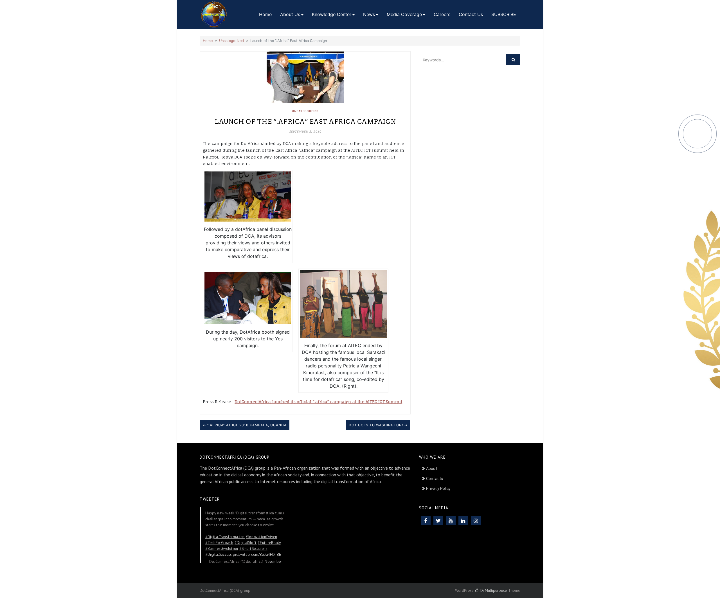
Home (265, 14)
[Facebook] (426, 520)
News (369, 14)
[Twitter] (438, 520)
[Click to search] (513, 59)
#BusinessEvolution (221, 548)
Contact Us (471, 14)
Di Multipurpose (493, 590)
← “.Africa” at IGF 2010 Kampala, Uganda (245, 425)
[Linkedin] (463, 520)
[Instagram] (476, 520)
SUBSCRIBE (503, 14)
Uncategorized (231, 41)
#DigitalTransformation (225, 536)
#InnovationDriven (261, 536)
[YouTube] (451, 520)
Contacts (434, 478)
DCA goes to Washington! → (378, 425)
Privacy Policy (438, 488)
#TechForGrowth (219, 542)
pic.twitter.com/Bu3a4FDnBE (257, 554)
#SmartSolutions (253, 548)
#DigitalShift (245, 542)
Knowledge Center (331, 14)
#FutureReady (269, 542)
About (431, 468)
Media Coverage (404, 14)
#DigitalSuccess (218, 554)
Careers (442, 14)
